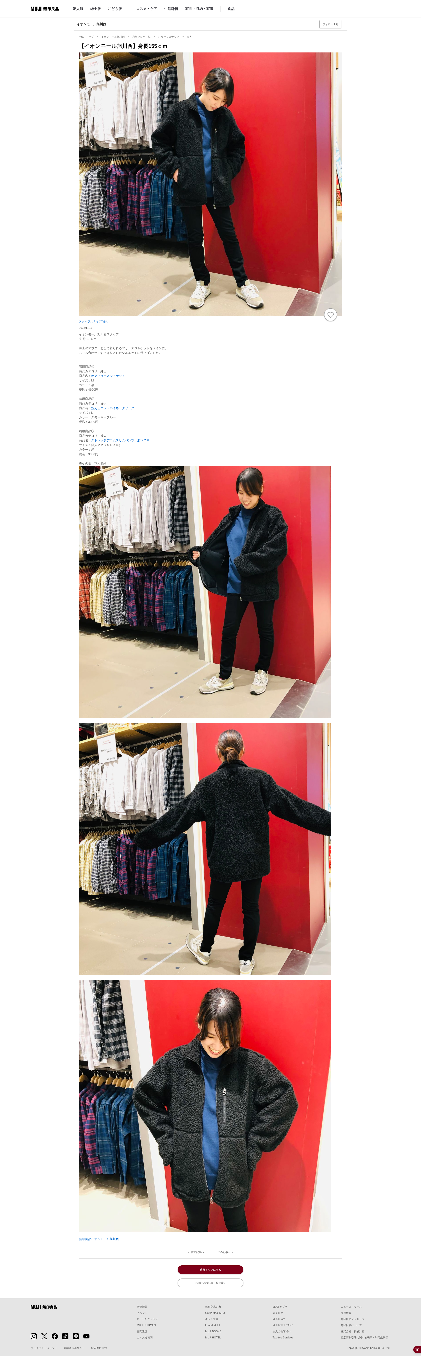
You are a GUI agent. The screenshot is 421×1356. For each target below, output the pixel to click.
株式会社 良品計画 (352, 1331)
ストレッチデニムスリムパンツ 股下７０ (120, 440)
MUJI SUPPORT (146, 1325)
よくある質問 (145, 1337)
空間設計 (142, 1331)
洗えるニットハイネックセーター (114, 408)
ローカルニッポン (147, 1319)
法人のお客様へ (282, 1331)
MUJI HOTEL (213, 1337)
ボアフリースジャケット (108, 376)
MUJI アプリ (280, 1306)
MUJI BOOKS (213, 1331)
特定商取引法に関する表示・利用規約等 (364, 1337)
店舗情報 (142, 1306)
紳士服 (95, 9)
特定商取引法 (99, 1348)
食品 (231, 9)
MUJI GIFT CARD (283, 1325)
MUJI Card (279, 1319)
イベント (142, 1313)
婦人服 (78, 9)
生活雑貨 (171, 9)
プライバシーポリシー (44, 1348)
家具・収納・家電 (199, 9)
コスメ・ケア (146, 9)
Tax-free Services (283, 1337)
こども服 (115, 9)
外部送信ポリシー (74, 1348)
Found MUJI (212, 1325)
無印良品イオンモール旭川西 (99, 1239)
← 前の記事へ (196, 1252)
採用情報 (346, 1313)
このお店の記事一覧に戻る (210, 1282)
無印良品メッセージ (352, 1319)
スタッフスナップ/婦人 (93, 321)
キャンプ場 (211, 1319)
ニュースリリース (351, 1306)
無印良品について (351, 1325)
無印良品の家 (213, 1306)
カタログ (278, 1313)
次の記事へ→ (225, 1252)
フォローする (330, 24)
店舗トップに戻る (210, 1269)
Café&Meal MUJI (215, 1313)
